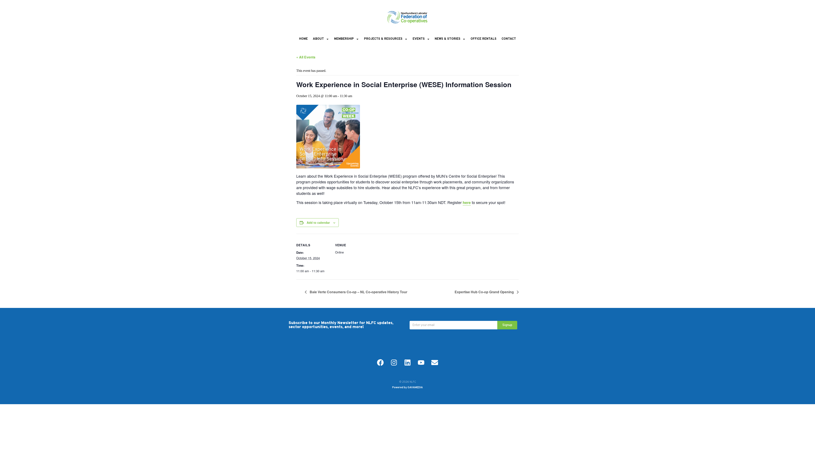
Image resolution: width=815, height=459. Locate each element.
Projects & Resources (383, 39)
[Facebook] (380, 362)
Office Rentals (483, 39)
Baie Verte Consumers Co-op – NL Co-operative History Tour (358, 291)
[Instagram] (394, 362)
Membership (344, 39)
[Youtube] (421, 362)
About (318, 39)
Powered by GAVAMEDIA (407, 387)
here (467, 202)
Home (303, 39)
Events (419, 39)
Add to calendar (318, 222)
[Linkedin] (407, 362)
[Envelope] (434, 362)
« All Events (305, 57)
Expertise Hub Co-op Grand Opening (485, 291)
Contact (509, 39)
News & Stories (447, 39)
